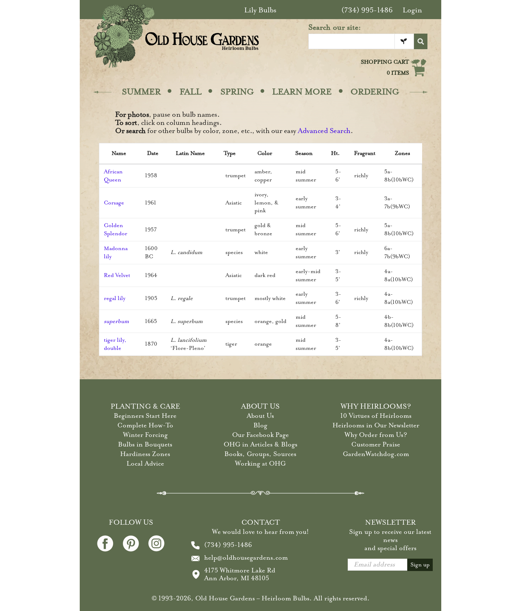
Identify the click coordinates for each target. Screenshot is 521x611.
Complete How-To (145, 425)
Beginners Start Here (145, 415)
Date (152, 153)
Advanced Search (324, 130)
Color (264, 153)
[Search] (420, 41)
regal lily (114, 298)
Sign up (420, 564)
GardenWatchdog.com (376, 454)
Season (304, 153)
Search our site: (334, 27)
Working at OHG (260, 463)
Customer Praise (375, 444)
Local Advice (145, 463)
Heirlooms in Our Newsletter (375, 425)
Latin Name (190, 153)
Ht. (335, 153)
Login (412, 10)
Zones (402, 153)
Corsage (114, 202)
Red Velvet (117, 275)
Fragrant (364, 153)
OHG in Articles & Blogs (260, 444)
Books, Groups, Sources (260, 454)
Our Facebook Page (260, 435)
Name (119, 153)
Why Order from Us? (375, 435)
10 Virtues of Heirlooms (375, 415)
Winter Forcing (145, 435)
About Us (260, 415)
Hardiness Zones (145, 454)
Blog (260, 425)
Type (230, 153)
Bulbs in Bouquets (145, 444)
